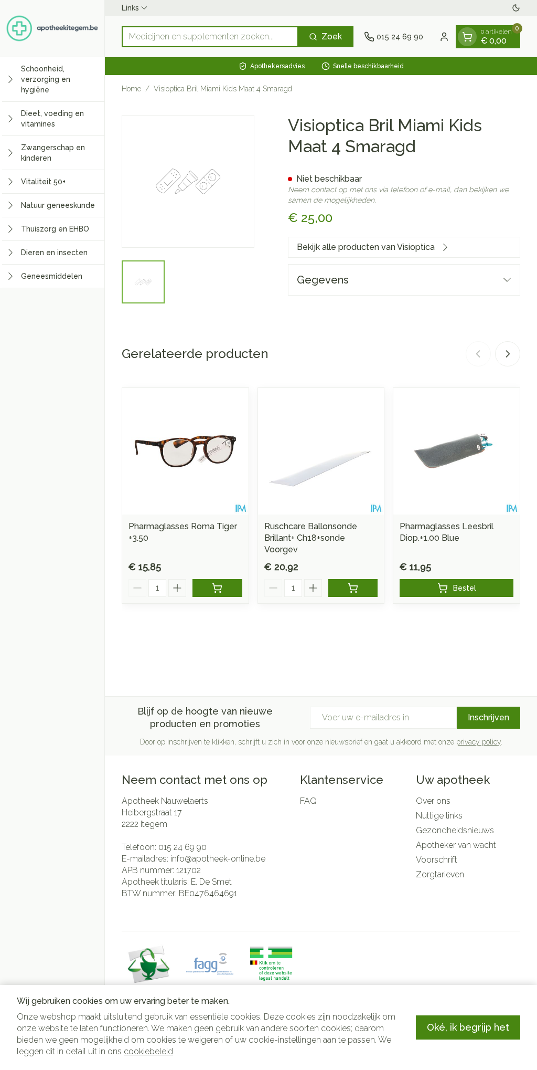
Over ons (433, 801)
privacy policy (478, 742)
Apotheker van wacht (456, 845)
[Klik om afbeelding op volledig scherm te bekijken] (188, 181)
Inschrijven (488, 717)
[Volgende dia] (507, 353)
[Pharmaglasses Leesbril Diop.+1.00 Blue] (456, 451)
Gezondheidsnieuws (455, 830)
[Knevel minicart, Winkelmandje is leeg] (467, 36)
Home (131, 89)
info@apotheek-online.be (217, 859)
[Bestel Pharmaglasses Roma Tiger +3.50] (217, 588)
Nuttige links (439, 816)
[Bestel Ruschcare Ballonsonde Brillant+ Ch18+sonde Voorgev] (353, 588)
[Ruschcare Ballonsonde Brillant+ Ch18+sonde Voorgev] (321, 451)
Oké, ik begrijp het (468, 1027)
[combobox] (210, 36)
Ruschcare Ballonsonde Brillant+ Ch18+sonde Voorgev (310, 537)
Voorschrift (436, 860)
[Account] (444, 37)
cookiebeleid (148, 1051)
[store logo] (52, 28)
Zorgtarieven (440, 874)
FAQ (308, 801)
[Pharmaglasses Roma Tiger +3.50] (185, 451)
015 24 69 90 (182, 847)
